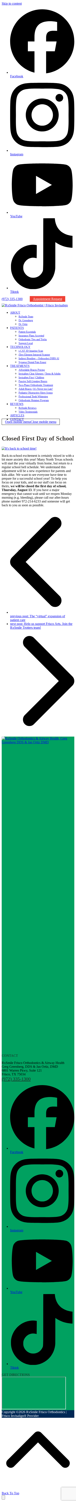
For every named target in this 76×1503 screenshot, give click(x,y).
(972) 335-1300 (12, 299)
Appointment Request (47, 299)
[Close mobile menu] (3, 1497)
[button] (31, 422)
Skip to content (12, 3)
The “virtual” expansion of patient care (37, 618)
